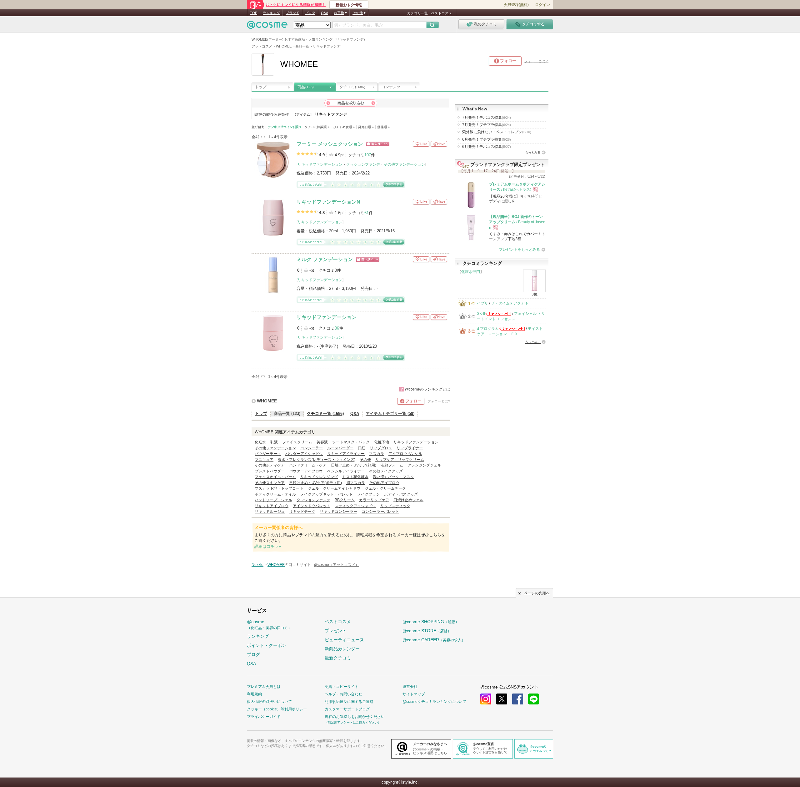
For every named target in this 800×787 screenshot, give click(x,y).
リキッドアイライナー (346, 454)
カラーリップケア (374, 500)
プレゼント (336, 630)
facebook (517, 699)
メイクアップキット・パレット (326, 494)
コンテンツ (391, 87)
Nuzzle (257, 565)
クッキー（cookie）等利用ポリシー (277, 709)
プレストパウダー (270, 471)
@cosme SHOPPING (430, 621)
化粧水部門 (470, 272)
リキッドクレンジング (319, 477)
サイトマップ (413, 694)
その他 (365, 459)
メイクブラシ (368, 494)
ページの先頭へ (537, 593)
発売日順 (366, 127)
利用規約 (254, 694)
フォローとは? (439, 401)
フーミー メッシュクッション (330, 144)
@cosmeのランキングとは (427, 389)
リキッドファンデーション (320, 164)
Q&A (324, 13)
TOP (253, 13)
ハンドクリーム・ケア (308, 465)
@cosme (269, 624)
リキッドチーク (302, 511)
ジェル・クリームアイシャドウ (334, 488)
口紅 (361, 448)
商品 (306, 87)
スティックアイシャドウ (355, 506)
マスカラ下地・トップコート (279, 488)
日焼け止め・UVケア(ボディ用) (315, 483)
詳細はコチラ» (267, 546)
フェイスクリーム (297, 442)
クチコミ (352, 87)
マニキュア (264, 459)
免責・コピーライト (341, 686)
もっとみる (533, 152)
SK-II (481, 313)
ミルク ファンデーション (325, 259)
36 (337, 328)
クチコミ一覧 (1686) (325, 413)
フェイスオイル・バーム (275, 477)
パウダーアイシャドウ (304, 454)
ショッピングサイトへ (377, 144)
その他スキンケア (270, 483)
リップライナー (410, 448)
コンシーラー (311, 448)
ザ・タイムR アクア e (509, 303)
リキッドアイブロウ (271, 506)
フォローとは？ (536, 61)
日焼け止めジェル (408, 500)
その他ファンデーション (404, 164)
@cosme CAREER (433, 639)
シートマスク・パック (351, 442)
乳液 (274, 442)
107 (367, 155)
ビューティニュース (344, 639)
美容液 (322, 442)
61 (366, 212)
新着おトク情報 (349, 5)
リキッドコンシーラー (338, 511)
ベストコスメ (441, 13)
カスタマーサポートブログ (347, 709)
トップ (260, 87)
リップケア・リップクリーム (399, 459)
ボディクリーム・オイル (275, 494)
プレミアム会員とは (264, 686)
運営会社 (410, 686)
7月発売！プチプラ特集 (486, 125)
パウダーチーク (268, 454)
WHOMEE (267, 400)
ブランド (292, 13)
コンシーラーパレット (380, 511)
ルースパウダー (340, 448)
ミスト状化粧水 (355, 477)
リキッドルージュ (270, 511)
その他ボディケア (270, 465)
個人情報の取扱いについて (269, 701)
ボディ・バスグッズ (401, 494)
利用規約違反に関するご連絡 (349, 701)
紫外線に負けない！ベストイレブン (496, 132)
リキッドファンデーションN (328, 201)
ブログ (310, 13)
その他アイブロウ (384, 483)
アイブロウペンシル (405, 454)
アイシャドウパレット (311, 506)
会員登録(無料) (516, 5)
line (533, 699)
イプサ (482, 303)
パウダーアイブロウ (306, 471)
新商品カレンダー (342, 648)
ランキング (271, 13)
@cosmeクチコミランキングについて (434, 701)
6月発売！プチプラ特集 (486, 139)
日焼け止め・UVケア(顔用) (353, 465)
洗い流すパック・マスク (393, 477)
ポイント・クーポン (266, 645)
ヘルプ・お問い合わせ (343, 694)
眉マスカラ (355, 483)
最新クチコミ (338, 657)
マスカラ (376, 454)
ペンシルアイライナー (346, 471)
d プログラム (488, 328)
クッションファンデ (363, 164)
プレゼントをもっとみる (519, 249)
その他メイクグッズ (386, 471)
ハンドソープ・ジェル (273, 500)
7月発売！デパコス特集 (486, 117)
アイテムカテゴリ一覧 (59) (390, 413)
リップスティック (395, 506)
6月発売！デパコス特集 (486, 146)
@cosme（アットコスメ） (336, 565)
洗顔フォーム (392, 465)
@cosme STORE (426, 630)
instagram (485, 699)
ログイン (542, 5)
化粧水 (260, 442)
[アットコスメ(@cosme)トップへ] (267, 26)
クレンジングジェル (424, 465)
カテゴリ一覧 (417, 13)
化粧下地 (381, 442)
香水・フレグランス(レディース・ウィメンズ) (316, 459)
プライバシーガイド (264, 716)
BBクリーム (345, 500)
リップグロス (381, 448)
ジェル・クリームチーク (385, 488)
